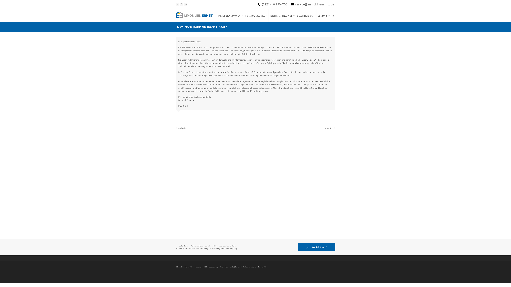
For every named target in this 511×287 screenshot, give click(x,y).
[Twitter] (177, 4)
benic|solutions (257, 267)
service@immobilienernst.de (314, 4)
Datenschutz (224, 267)
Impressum (198, 267)
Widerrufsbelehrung (211, 267)
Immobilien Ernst (183, 267)
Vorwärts (329, 127)
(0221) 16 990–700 (274, 4)
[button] (333, 15)
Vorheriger (182, 127)
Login (232, 267)
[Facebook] (181, 4)
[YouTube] (185, 4)
